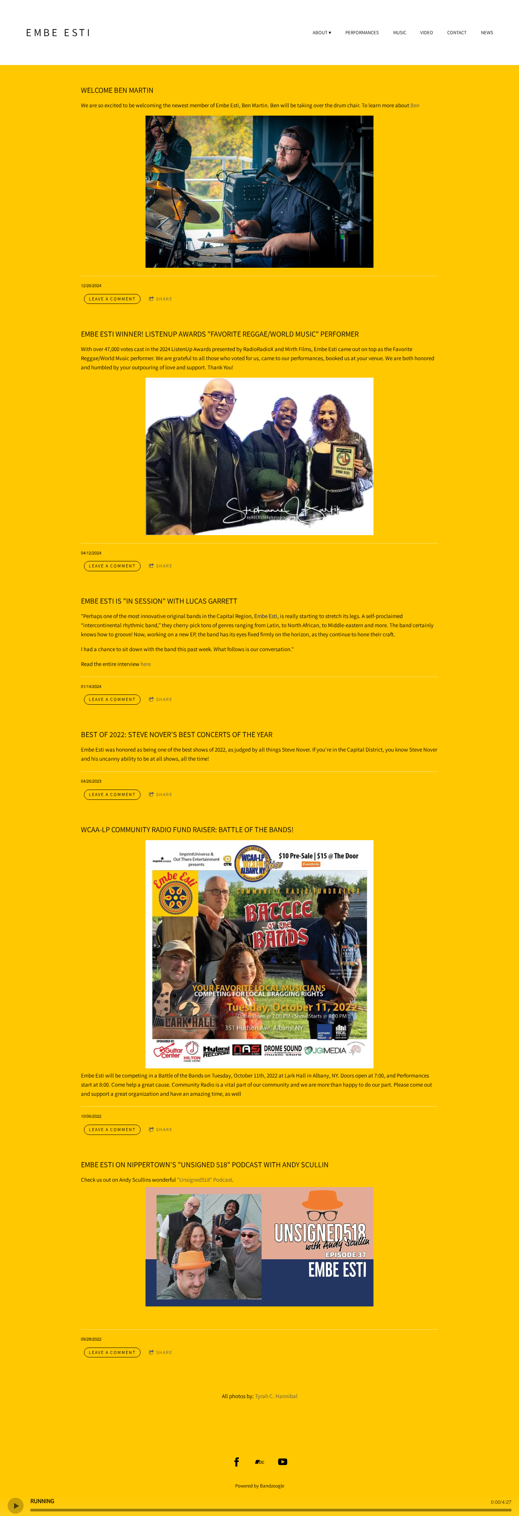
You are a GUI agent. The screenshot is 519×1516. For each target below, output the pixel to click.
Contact (457, 33)
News (487, 33)
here (146, 663)
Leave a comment (112, 299)
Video (426, 33)
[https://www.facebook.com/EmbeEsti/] (236, 1462)
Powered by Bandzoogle (259, 1486)
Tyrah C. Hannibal (276, 1396)
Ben (414, 105)
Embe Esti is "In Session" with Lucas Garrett (159, 601)
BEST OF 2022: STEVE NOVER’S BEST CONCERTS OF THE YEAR (176, 734)
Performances (362, 33)
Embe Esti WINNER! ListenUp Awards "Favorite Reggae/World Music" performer (220, 334)
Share (164, 299)
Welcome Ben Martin (117, 90)
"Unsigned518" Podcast (204, 1179)
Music (399, 33)
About (320, 33)
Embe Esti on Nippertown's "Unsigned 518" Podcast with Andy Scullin (205, 1165)
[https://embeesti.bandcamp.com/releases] (259, 1462)
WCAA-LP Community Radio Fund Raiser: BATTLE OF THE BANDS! (187, 829)
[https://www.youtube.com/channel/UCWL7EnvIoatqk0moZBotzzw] (282, 1462)
